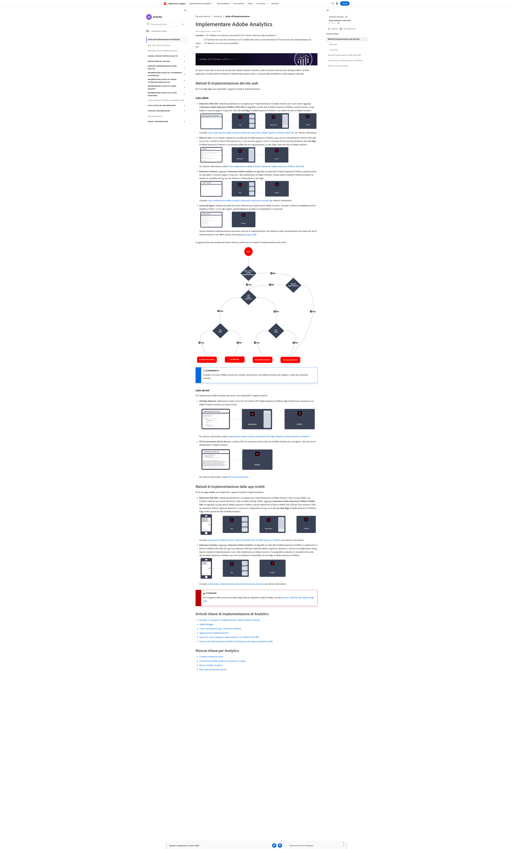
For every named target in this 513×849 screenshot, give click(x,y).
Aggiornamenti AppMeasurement (213, 632)
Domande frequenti (155, 116)
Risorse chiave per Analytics (338, 66)
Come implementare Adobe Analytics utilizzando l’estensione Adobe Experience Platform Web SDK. (251, 132)
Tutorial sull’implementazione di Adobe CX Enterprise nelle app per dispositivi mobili (236, 641)
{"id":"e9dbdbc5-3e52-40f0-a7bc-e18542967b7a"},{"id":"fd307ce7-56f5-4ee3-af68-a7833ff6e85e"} (240, 35)
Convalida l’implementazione (159, 111)
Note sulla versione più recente (212, 669)
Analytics (218, 16)
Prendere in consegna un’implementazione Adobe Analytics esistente (229, 620)
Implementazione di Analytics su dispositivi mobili (166, 100)
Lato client (333, 44)
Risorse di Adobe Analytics (210, 665)
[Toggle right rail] (328, 10)
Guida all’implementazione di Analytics (164, 39)
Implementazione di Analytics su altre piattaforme (162, 94)
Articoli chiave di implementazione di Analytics (345, 60)
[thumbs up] (274, 845)
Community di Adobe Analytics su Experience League (222, 661)
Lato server (333, 50)
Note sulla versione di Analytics (159, 45)
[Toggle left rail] (185, 10)
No (338, 23)
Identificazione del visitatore (159, 61)
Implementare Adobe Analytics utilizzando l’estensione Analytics (235, 584)
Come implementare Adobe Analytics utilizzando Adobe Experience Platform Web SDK (266, 166)
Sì (332, 23)
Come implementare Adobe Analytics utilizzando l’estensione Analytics (238, 200)
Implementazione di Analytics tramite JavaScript (162, 87)
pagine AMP (251, 234)
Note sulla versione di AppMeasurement (162, 51)
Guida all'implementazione (237, 16)
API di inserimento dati (238, 477)
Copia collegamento (349, 29)
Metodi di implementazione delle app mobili (344, 55)
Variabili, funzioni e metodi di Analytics (163, 56)
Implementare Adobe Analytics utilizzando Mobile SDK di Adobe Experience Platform (244, 540)
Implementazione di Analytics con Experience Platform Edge (165, 74)
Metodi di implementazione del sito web (344, 39)
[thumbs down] (280, 845)
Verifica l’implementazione (158, 122)
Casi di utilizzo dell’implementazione (162, 106)
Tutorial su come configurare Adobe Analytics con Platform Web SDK (229, 637)
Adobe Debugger (206, 624)
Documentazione (203, 16)
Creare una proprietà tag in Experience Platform (220, 628)
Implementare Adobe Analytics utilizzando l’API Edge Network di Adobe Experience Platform (268, 436)
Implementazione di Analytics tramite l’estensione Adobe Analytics (162, 80)
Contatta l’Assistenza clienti (211, 656)
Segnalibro (334, 29)
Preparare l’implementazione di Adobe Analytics (162, 67)
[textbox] (165, 24)
